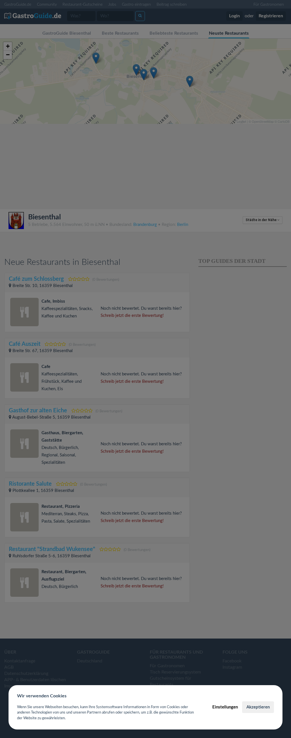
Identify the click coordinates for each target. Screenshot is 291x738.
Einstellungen (225, 707)
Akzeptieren (258, 707)
